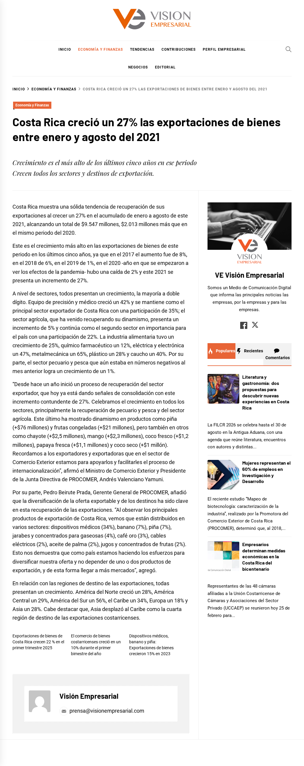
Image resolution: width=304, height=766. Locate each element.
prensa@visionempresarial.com (106, 711)
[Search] (289, 49)
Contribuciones (179, 49)
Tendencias (142, 49)
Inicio (64, 49)
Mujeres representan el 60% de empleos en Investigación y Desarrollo (266, 472)
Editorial (165, 67)
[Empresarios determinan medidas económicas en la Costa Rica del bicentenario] (223, 556)
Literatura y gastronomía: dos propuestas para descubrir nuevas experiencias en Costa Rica (265, 392)
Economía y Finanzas (100, 49)
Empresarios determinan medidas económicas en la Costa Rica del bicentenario (263, 556)
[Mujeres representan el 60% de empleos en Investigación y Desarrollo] (223, 475)
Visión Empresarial (88, 696)
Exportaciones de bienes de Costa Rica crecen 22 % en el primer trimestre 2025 (38, 642)
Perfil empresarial (224, 49)
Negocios (138, 67)
